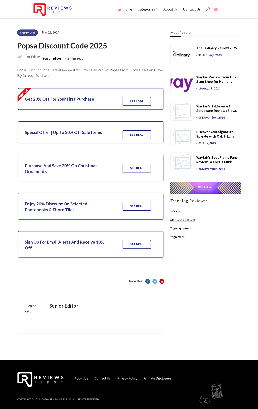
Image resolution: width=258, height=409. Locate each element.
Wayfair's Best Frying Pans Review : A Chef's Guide (216, 159)
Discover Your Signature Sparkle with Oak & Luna (215, 134)
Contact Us (192, 9)
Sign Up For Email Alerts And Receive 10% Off (64, 244)
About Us (170, 9)
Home (127, 9)
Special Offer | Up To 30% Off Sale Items (63, 132)
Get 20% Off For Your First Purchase (59, 98)
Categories (146, 9)
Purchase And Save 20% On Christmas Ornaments (61, 168)
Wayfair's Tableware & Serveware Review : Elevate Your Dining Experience (218, 110)
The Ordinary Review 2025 (216, 48)
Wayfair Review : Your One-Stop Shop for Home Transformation (217, 81)
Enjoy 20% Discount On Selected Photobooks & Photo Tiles (56, 206)
